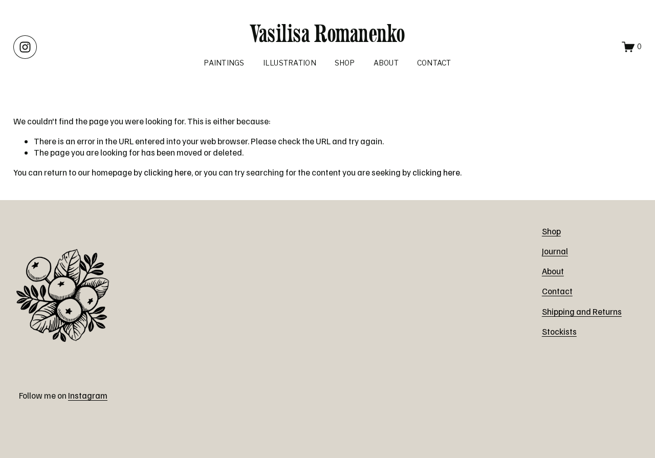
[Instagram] (25, 47)
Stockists (559, 331)
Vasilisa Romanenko (327, 33)
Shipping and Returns (582, 311)
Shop (345, 63)
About (386, 63)
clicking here (167, 172)
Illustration (289, 63)
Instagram (87, 395)
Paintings (224, 63)
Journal (555, 251)
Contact (434, 63)
